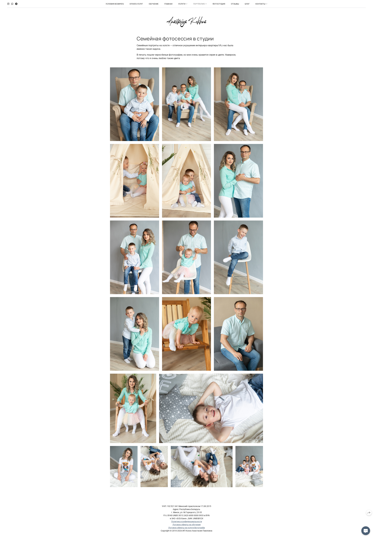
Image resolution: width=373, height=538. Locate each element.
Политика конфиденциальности (186, 521)
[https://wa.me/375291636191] (12, 3)
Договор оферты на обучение (187, 524)
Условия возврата (115, 4)
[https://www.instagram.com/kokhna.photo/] (8, 3)
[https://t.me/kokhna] (16, 3)
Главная (168, 4)
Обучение (153, 4)
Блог (247, 4)
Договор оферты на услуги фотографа (186, 527)
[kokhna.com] (186, 21)
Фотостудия (219, 4)
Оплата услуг (136, 4)
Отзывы (235, 4)
